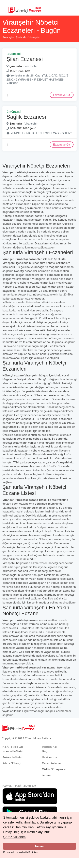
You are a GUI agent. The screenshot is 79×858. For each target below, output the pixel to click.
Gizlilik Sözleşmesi (53, 769)
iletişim (46, 775)
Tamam (39, 846)
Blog (45, 751)
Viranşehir (34, 37)
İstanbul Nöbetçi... (14, 751)
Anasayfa (8, 37)
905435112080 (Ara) (23, 128)
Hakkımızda (49, 757)
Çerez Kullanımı (14, 837)
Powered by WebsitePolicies (20, 852)
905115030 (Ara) (21, 70)
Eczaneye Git (61, 94)
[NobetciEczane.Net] (24, 9)
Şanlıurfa (21, 37)
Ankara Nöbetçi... (13, 757)
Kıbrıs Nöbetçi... (12, 763)
